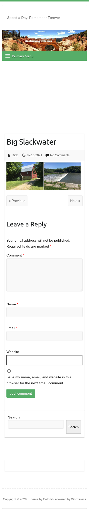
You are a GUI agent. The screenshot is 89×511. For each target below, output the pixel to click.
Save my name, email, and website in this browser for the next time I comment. (38, 380)
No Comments (59, 155)
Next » (75, 201)
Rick (15, 155)
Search (14, 417)
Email (11, 328)
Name (12, 304)
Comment (15, 255)
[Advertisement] (44, 92)
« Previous (17, 201)
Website (12, 352)
